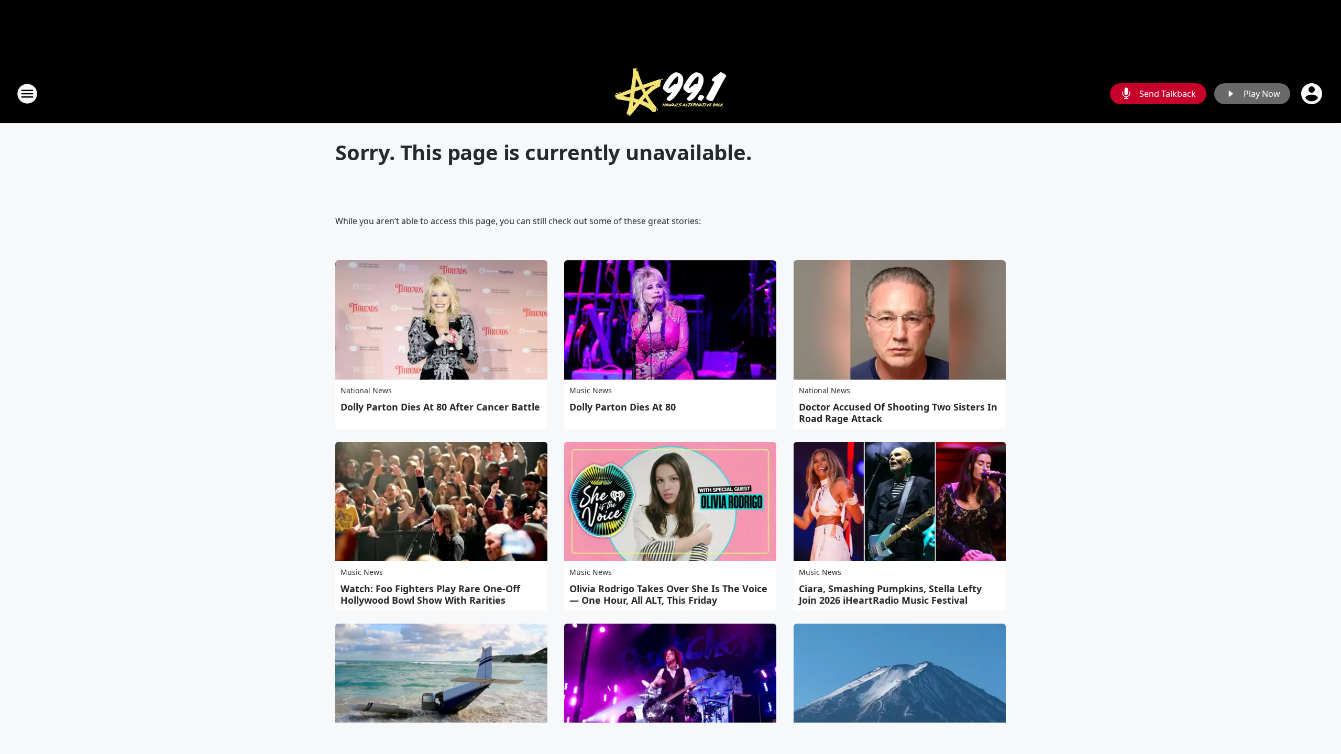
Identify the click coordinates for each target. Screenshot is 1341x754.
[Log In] (1312, 93)
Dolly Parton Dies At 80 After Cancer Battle (440, 407)
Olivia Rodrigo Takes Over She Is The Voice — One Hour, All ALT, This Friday (668, 594)
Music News (590, 390)
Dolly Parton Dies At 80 (622, 407)
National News (366, 390)
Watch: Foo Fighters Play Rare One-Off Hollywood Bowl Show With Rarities (430, 594)
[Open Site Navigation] (27, 93)
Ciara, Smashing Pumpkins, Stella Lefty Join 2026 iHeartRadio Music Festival (890, 594)
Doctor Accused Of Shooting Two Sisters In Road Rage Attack (898, 412)
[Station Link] (670, 93)
